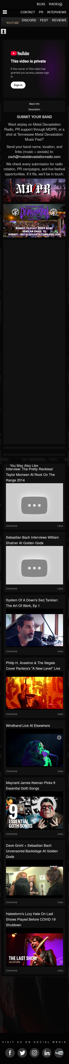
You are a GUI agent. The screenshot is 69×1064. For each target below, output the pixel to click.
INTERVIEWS (56, 12)
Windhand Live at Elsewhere (28, 725)
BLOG (41, 4)
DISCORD (29, 20)
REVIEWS (59, 20)
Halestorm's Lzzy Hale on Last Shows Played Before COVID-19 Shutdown (31, 919)
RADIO (54, 4)
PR (41, 12)
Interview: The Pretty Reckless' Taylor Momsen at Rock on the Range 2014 (30, 474)
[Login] (60, 4)
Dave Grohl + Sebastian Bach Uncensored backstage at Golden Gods (32, 851)
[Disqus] (34, 292)
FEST (44, 20)
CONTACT (28, 12)
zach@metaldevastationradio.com (34, 156)
